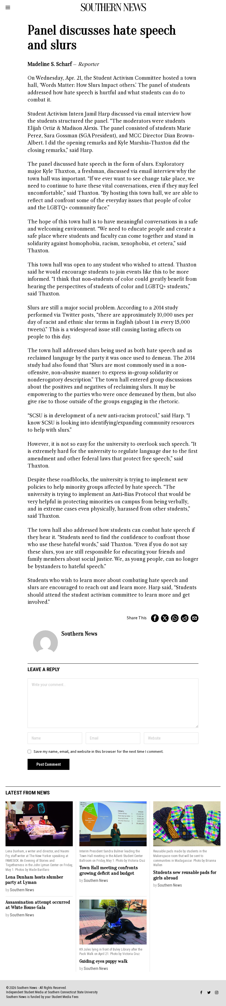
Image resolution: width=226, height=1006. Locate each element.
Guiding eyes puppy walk (103, 961)
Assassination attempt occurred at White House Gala (38, 905)
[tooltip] (155, 618)
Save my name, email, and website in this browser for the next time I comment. (98, 751)
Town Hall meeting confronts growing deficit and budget (108, 870)
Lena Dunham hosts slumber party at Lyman (34, 879)
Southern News (79, 633)
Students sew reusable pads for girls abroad (184, 875)
